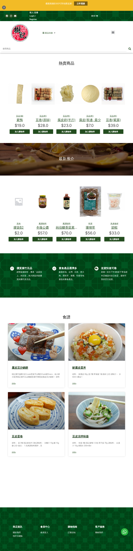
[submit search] (130, 49)
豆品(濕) (19, 116)
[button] (47, 33)
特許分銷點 (18, 536)
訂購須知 (72, 532)
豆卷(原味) (43, 120)
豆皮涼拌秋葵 (80, 436)
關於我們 (17, 532)
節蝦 (114, 227)
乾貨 (90, 223)
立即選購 (81, 3)
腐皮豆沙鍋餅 (20, 367)
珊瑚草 (90, 227)
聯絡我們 (99, 532)
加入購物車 (20, 131)
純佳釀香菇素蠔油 (68, 227)
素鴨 (19, 120)
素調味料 (42, 223)
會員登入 (44, 532)
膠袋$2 (19, 227)
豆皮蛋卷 (17, 436)
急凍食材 (114, 223)
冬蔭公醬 (42, 227)
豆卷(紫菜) (113, 120)
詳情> (14, 383)
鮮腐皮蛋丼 (79, 367)
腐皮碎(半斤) (66, 120)
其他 (19, 223)
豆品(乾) (43, 116)
